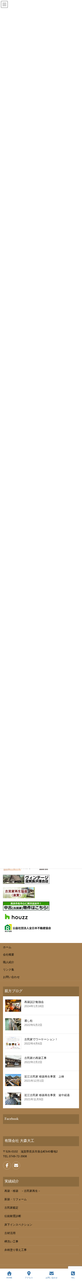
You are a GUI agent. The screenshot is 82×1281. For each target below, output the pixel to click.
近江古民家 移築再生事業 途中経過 (47, 1095)
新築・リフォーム (15, 1199)
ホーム (7, 947)
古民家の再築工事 (35, 1058)
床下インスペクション (18, 1224)
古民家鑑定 (11, 1207)
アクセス (29, 1278)
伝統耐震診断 (12, 1216)
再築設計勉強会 (34, 1002)
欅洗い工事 (11, 1241)
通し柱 (28, 1020)
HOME (9, 1278)
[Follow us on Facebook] (7, 1165)
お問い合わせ (11, 977)
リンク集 (8, 969)
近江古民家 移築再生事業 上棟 (44, 1076)
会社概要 (8, 954)
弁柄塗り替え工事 (15, 1249)
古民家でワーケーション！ (41, 1039)
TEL (73, 1278)
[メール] (16, 1165)
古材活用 (10, 1233)
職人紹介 (8, 962)
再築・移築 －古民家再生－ (22, 1190)
